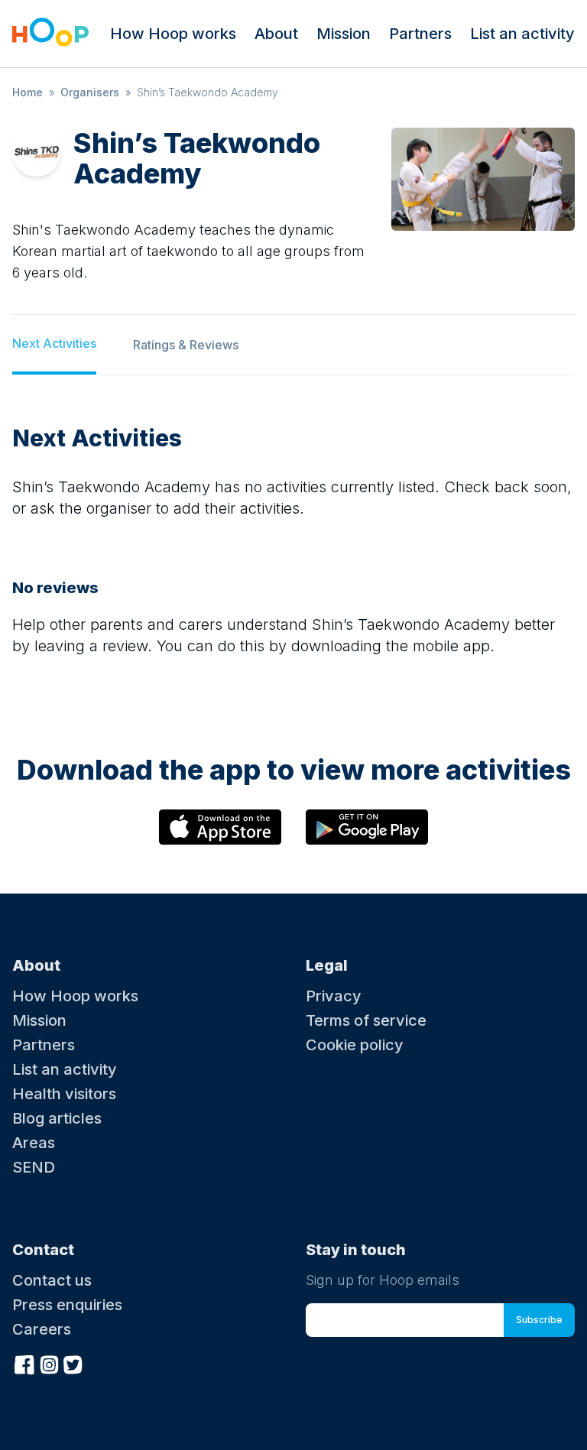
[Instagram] (49, 1363)
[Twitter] (73, 1363)
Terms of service (366, 1020)
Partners (420, 33)
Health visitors (64, 1094)
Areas (33, 1143)
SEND (33, 1167)
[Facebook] (24, 1363)
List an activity (522, 33)
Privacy (334, 996)
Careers (41, 1329)
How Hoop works (173, 33)
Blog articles (57, 1118)
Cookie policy (355, 1045)
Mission (343, 33)
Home (27, 92)
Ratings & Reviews (185, 344)
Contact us (52, 1280)
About (276, 33)
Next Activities (54, 343)
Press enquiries (67, 1305)
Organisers (89, 92)
